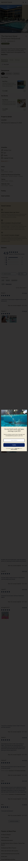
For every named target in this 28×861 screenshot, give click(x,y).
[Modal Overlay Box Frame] (14, 430)
